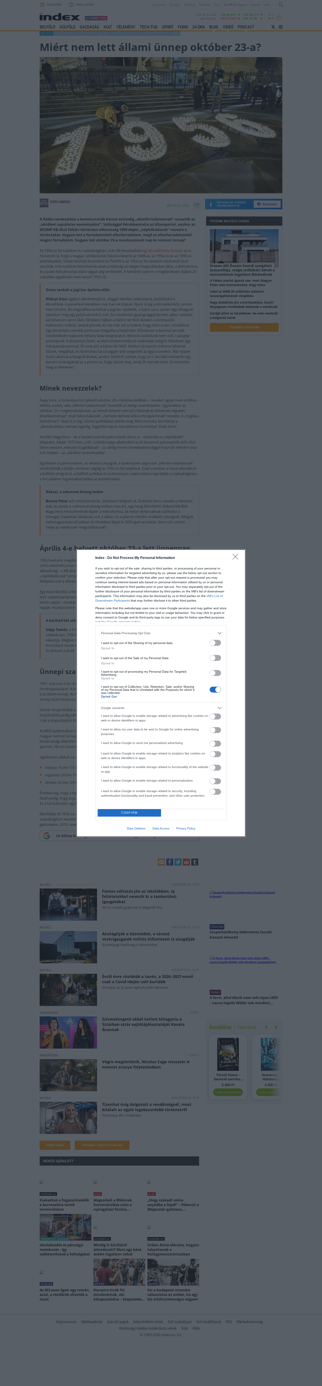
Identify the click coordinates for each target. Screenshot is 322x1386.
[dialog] (161, 693)
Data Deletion (136, 828)
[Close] (237, 558)
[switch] (215, 643)
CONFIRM (129, 812)
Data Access (161, 828)
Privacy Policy (185, 828)
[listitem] (161, 633)
